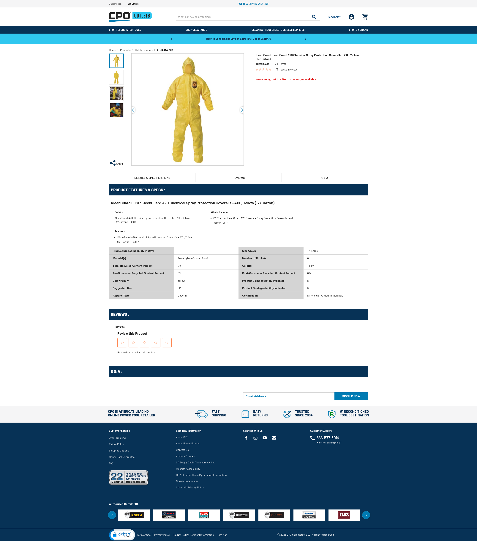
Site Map (222, 534)
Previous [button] (171, 39)
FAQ (111, 463)
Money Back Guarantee (122, 456)
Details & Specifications (152, 177)
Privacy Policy (162, 534)
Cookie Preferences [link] (187, 481)
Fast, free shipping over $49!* (253, 3)
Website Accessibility (188, 468)
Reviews (239, 177)
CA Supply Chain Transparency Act (195, 462)
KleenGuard (262, 64)
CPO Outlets (133, 3)
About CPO (182, 437)
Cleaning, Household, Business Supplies (278, 29)
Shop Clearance (196, 29)
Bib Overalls (166, 49)
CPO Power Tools (115, 3)
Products (125, 49)
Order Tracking (117, 437)
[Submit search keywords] (314, 16)
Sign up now (351, 396)
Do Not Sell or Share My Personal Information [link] (201, 474)
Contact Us (182, 449)
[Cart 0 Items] (365, 16)
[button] (116, 61)
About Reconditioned (188, 443)
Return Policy (116, 444)
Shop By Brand (358, 29)
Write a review (289, 69)
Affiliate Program (185, 456)
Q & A (324, 177)
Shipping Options (119, 450)
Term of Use (144, 534)
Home (112, 49)
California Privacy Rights (190, 487)
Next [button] (305, 39)
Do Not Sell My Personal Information (193, 534)
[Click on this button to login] (351, 17)
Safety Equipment (145, 49)
